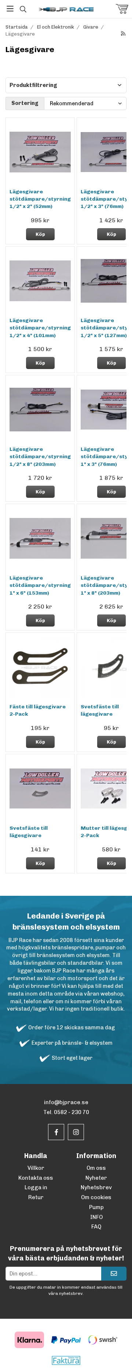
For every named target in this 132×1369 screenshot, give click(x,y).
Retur (36, 1197)
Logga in (36, 1187)
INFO (96, 1217)
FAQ (96, 1226)
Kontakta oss (35, 1178)
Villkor (35, 1168)
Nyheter (96, 1178)
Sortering (24, 103)
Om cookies (96, 1197)
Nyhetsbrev (96, 1187)
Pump (96, 1207)
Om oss (96, 1168)
